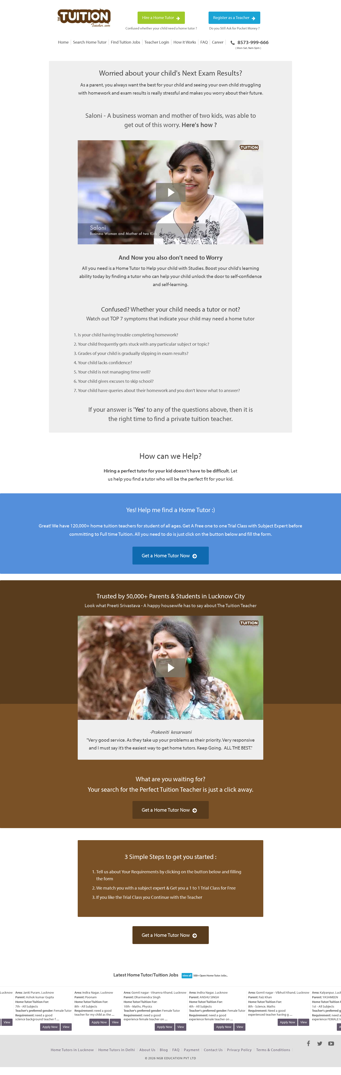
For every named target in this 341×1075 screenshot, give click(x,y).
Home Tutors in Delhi (116, 1049)
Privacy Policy (239, 1049)
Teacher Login (157, 42)
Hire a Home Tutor (158, 17)
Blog (164, 1049)
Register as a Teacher (231, 17)
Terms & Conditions (273, 1049)
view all (187, 975)
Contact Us (213, 1049)
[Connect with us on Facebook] (308, 1048)
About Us (147, 1049)
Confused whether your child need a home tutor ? (161, 28)
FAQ (204, 42)
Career (217, 42)
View (58, 1027)
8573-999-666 (252, 44)
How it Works (185, 42)
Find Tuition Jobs (125, 42)
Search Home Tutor (89, 42)
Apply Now (42, 1027)
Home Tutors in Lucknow (72, 1049)
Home (63, 42)
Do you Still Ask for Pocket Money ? (234, 28)
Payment (191, 1049)
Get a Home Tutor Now (166, 555)
